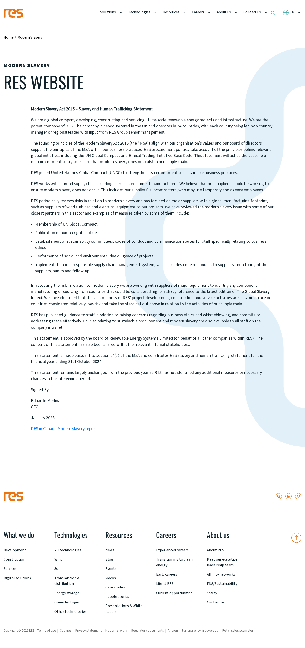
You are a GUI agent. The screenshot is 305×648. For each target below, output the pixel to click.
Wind (58, 559)
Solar (58, 568)
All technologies (67, 550)
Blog (109, 559)
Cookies (65, 630)
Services (10, 568)
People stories (117, 596)
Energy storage (66, 593)
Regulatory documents (147, 630)
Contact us (252, 12)
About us (224, 12)
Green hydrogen (67, 602)
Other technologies (70, 611)
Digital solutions (17, 578)
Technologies (139, 12)
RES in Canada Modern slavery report (64, 429)
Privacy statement (88, 630)
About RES (215, 550)
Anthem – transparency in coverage (193, 630)
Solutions (108, 12)
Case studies (115, 587)
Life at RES (164, 583)
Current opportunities (174, 593)
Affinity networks (221, 574)
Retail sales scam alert (238, 630)
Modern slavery (116, 630)
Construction (14, 559)
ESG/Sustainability (222, 583)
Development (15, 550)
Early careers (166, 574)
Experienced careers (172, 550)
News (109, 550)
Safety (212, 593)
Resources (171, 12)
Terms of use (46, 630)
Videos (110, 578)
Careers (198, 12)
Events (111, 568)
